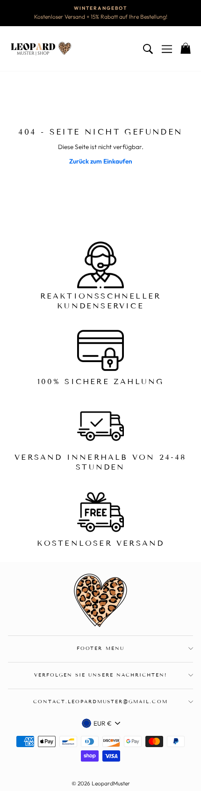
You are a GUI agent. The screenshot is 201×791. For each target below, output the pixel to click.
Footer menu (100, 648)
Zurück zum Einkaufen (100, 161)
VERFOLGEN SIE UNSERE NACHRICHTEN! (100, 675)
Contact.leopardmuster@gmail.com (100, 701)
